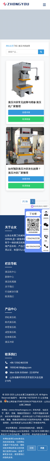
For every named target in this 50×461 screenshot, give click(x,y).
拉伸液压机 (10, 337)
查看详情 (26, 112)
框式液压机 (10, 322)
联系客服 (26, 119)
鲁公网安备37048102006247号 (20, 401)
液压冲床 (9, 342)
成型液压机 (10, 332)
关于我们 (9, 286)
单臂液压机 (10, 327)
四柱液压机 (10, 317)
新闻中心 (9, 276)
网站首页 (10, 46)
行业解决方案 (11, 291)
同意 (42, 448)
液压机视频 (10, 281)
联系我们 (9, 296)
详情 (31, 448)
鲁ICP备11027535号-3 (29, 398)
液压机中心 (10, 271)
